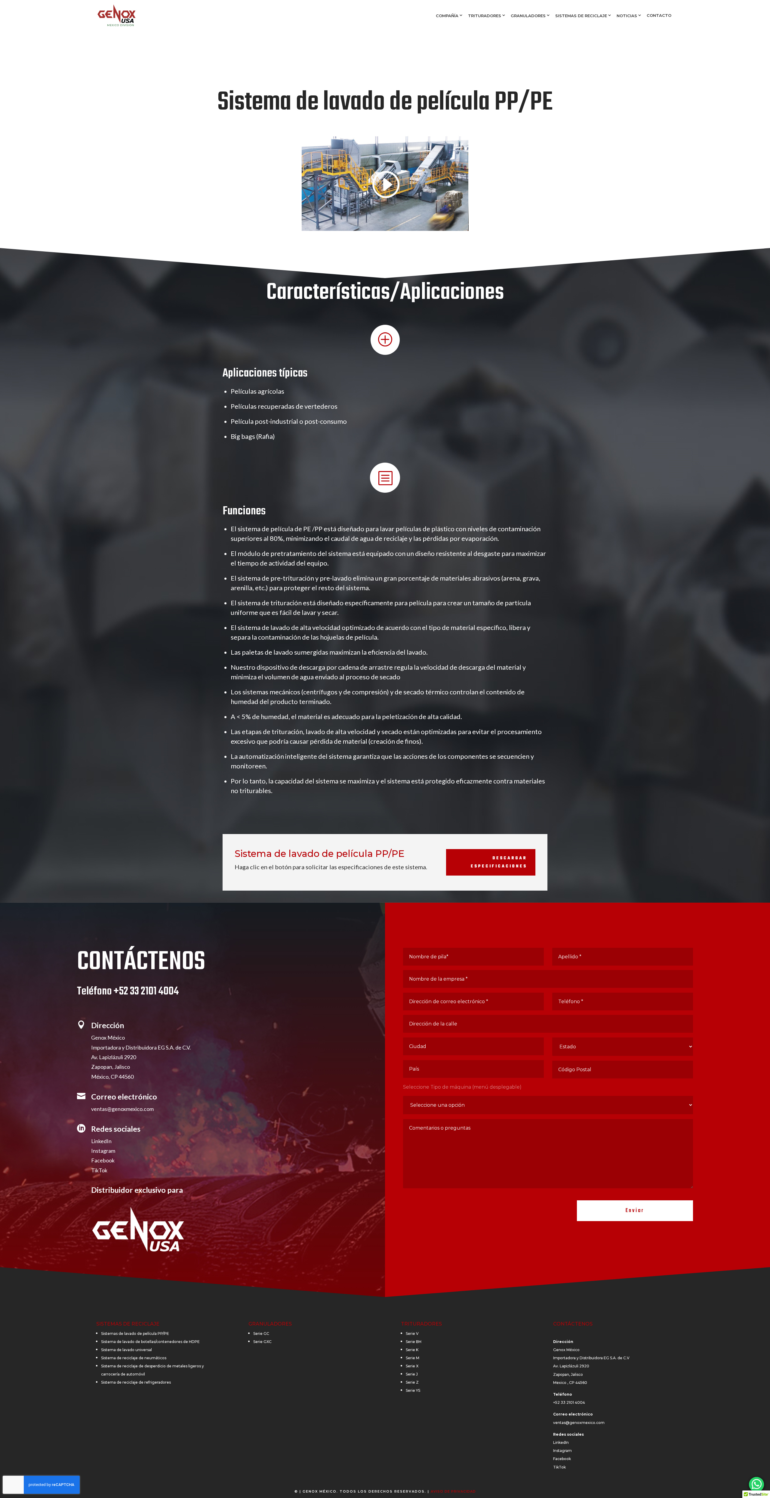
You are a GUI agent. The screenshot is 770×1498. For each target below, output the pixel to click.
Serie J (412, 1374)
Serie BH (413, 1341)
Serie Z (412, 1382)
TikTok (99, 1170)
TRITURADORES (484, 15)
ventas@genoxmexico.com (122, 1109)
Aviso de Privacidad (453, 1491)
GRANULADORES (528, 15)
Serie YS (413, 1390)
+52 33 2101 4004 (569, 1402)
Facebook (103, 1160)
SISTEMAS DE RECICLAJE (581, 15)
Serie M (412, 1358)
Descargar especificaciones (499, 862)
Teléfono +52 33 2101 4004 (128, 991)
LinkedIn (101, 1141)
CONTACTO (659, 15)
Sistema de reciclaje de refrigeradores (136, 1382)
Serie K (412, 1350)
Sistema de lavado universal (126, 1350)
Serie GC (261, 1333)
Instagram (103, 1150)
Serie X (412, 1366)
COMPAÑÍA (447, 15)
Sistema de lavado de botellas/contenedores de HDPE (150, 1341)
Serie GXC (262, 1341)
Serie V (412, 1333)
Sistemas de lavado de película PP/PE (135, 1333)
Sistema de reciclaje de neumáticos (133, 1358)
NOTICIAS (627, 15)
